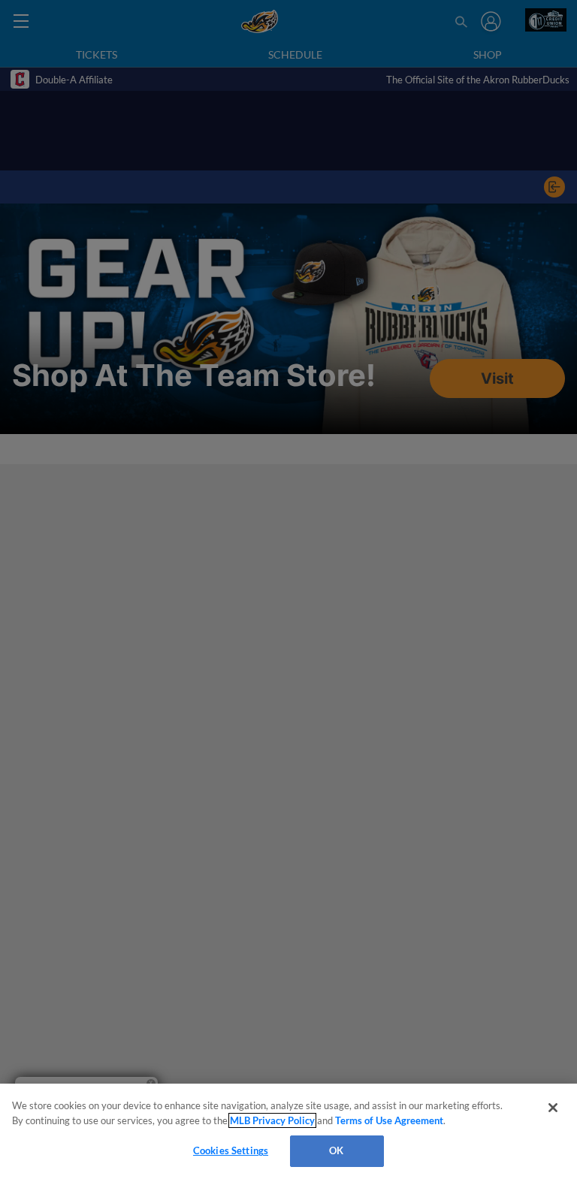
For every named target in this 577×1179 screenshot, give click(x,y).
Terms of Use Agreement (389, 1120)
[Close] (552, 1107)
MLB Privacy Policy (272, 1120)
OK (336, 1150)
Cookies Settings (230, 1150)
